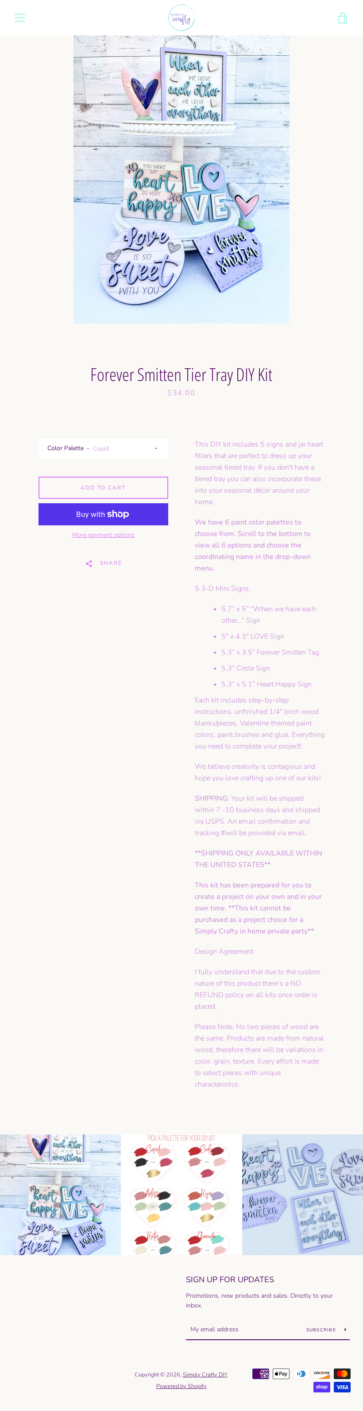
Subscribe (322, 1330)
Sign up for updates (230, 1279)
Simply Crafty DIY (205, 1375)
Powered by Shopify (181, 1386)
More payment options (103, 535)
